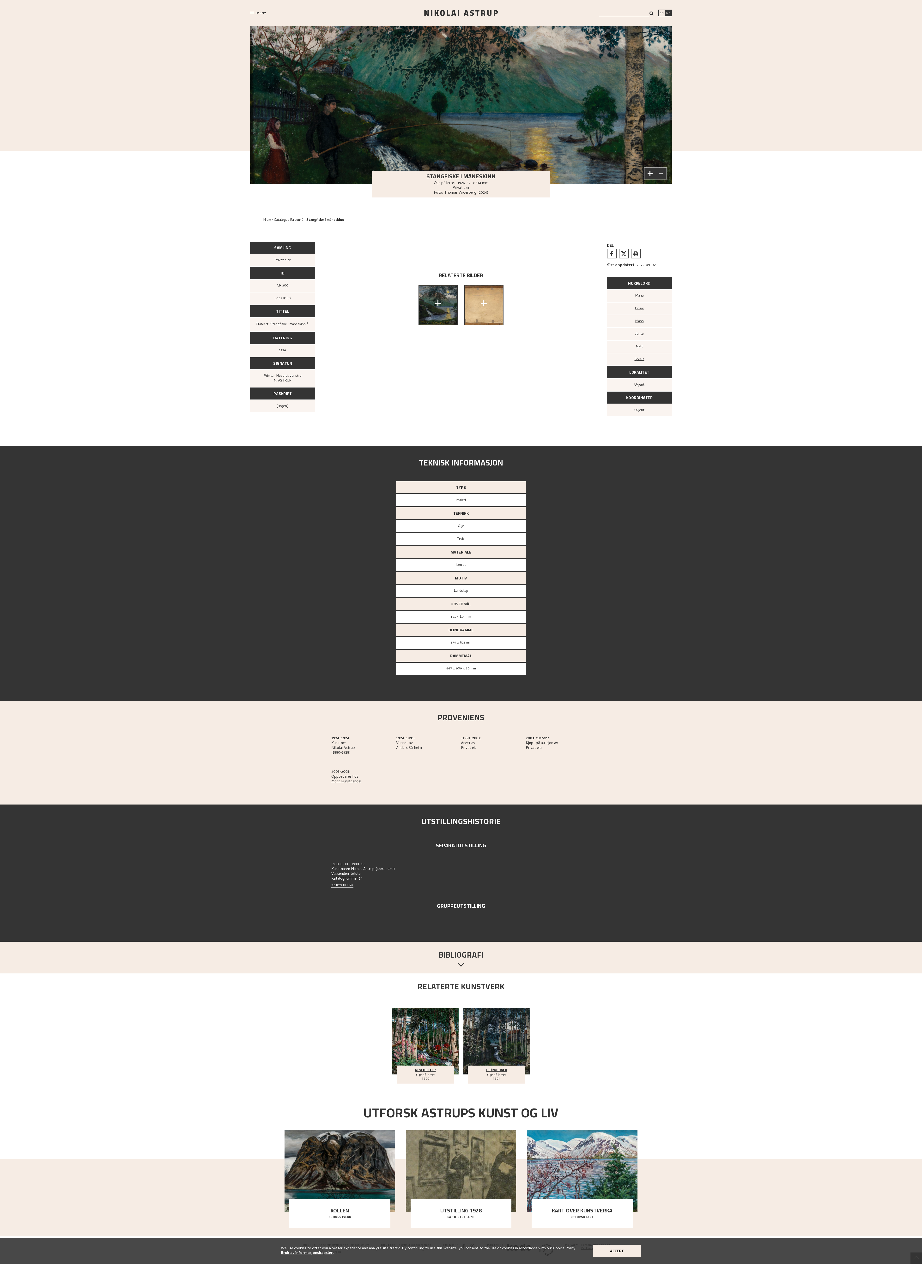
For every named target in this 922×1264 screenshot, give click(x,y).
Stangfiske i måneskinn (325, 220)
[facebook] (612, 253)
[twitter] (624, 253)
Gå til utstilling (461, 1217)
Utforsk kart (582, 1217)
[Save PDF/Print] (636, 253)
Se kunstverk (340, 1217)
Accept (617, 1250)
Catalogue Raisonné (288, 220)
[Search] (651, 14)
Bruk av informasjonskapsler (307, 1253)
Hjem (267, 220)
